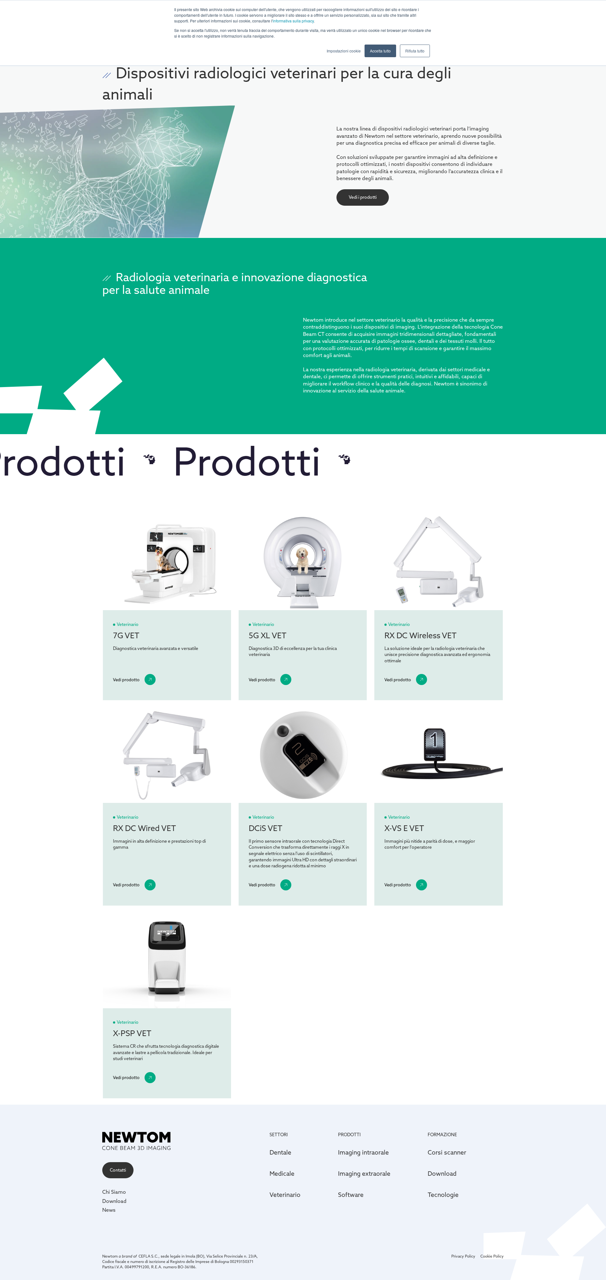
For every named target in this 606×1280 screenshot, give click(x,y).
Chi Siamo (114, 1192)
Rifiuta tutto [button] (415, 50)
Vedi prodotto (126, 679)
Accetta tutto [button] (380, 50)
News (109, 1210)
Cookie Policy (492, 1256)
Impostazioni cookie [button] (344, 50)
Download (114, 1201)
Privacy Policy (463, 1256)
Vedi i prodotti (363, 197)
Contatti (118, 1170)
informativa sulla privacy (293, 20)
